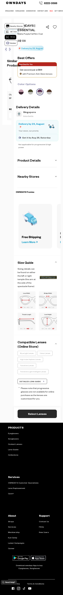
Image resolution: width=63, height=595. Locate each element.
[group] (37, 89)
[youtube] (30, 589)
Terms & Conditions (35, 583)
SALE (51, 11)
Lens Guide (13, 449)
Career (11, 548)
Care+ (11, 493)
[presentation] (37, 188)
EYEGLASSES (9, 11)
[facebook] (13, 589)
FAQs (41, 527)
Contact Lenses (15, 444)
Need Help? (10, 582)
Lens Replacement (16, 488)
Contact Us (44, 521)
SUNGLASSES (19, 11)
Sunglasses (13, 439)
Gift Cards (59, 11)
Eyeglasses (13, 433)
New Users (44, 532)
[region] (37, 37)
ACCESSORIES (31, 11)
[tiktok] (24, 589)
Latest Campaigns (16, 543)
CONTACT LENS (42, 11)
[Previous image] (6, 49)
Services (12, 527)
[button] (54, 27)
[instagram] (18, 589)
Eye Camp (12, 537)
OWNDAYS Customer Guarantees (23, 483)
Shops (11, 521)
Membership (14, 532)
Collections (13, 455)
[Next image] (9, 49)
